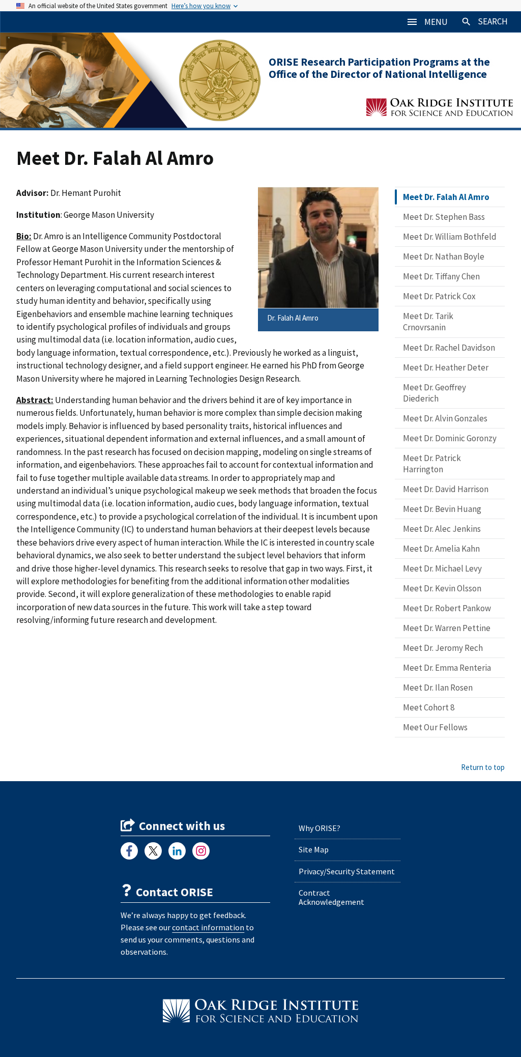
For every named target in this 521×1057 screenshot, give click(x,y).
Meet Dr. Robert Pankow (447, 608)
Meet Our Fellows (435, 727)
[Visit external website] (129, 851)
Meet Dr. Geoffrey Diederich (434, 393)
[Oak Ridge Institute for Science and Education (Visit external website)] (260, 1011)
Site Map (314, 849)
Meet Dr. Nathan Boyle (443, 256)
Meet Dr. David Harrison (445, 489)
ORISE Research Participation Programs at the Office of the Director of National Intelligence (379, 68)
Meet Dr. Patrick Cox (439, 296)
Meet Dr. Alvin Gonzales (445, 418)
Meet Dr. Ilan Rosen (438, 687)
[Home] (97, 80)
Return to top (483, 767)
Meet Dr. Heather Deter (445, 367)
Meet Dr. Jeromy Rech (443, 647)
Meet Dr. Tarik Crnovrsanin (428, 321)
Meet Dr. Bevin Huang (442, 509)
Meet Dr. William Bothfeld (450, 236)
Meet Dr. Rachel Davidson (449, 347)
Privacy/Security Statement (347, 871)
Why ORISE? (319, 828)
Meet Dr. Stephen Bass (444, 216)
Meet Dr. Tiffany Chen (441, 276)
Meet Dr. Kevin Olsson (442, 588)
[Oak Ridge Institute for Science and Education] (439, 107)
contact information (208, 927)
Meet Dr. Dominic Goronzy (450, 438)
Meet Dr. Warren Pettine (446, 628)
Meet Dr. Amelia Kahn (441, 548)
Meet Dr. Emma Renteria (447, 667)
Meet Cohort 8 (428, 707)
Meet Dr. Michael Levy (442, 568)
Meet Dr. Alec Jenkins (442, 528)
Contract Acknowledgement (331, 897)
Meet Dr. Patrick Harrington (432, 463)
